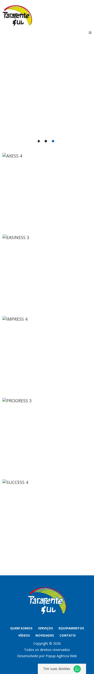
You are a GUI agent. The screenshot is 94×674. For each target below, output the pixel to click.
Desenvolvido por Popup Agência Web (47, 656)
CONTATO (68, 635)
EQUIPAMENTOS (71, 628)
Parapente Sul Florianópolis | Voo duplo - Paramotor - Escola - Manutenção (17, 15)
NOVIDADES (44, 635)
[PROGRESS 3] (47, 436)
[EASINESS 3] (47, 273)
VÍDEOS (24, 635)
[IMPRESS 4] (47, 354)
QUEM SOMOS (21, 628)
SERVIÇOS (45, 628)
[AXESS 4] (47, 191)
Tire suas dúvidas (57, 668)
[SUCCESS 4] (47, 517)
